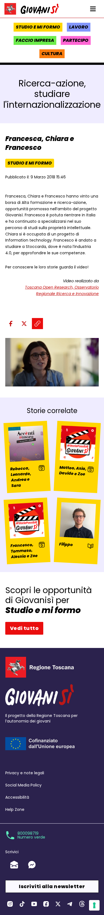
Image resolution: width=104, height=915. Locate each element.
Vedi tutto (24, 628)
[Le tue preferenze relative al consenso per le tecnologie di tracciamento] (94, 905)
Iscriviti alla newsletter (52, 886)
